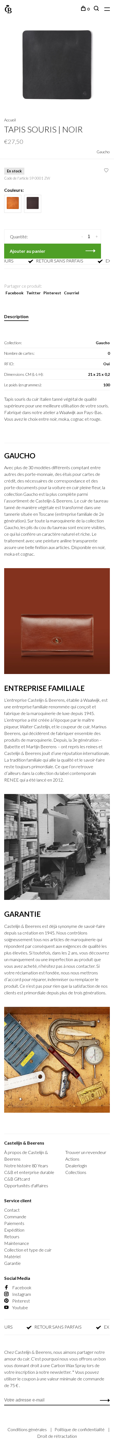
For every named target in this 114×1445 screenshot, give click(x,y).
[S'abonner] (103, 1400)
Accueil (10, 120)
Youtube (19, 1307)
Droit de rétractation (57, 1436)
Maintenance (16, 1243)
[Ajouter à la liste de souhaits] (106, 170)
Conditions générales (27, 1429)
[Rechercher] (97, 9)
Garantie (12, 1263)
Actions (72, 1158)
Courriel (71, 292)
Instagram (21, 1294)
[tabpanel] (57, 67)
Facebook (15, 292)
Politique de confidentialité (80, 1429)
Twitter (33, 292)
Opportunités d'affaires (26, 1185)
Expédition (14, 1229)
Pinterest (52, 292)
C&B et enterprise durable (29, 1172)
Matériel (12, 1256)
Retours (11, 1236)
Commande (15, 1216)
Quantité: (19, 236)
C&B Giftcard (17, 1178)
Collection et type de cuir (27, 1249)
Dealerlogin (76, 1165)
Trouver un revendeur (85, 1152)
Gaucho (103, 151)
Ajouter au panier (27, 251)
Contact (12, 1209)
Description (16, 316)
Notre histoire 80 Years (26, 1165)
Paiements (14, 1223)
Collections (75, 1172)
